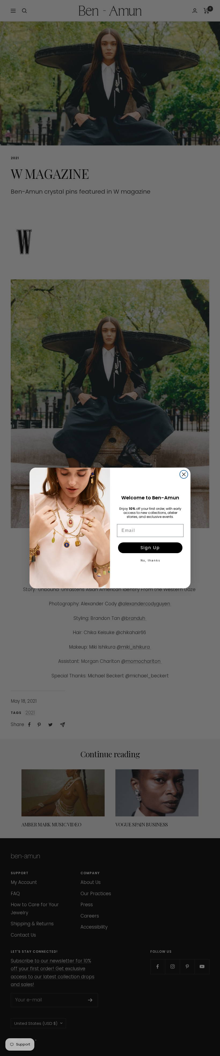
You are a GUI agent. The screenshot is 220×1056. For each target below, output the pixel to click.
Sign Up (150, 548)
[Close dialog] (184, 474)
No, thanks (150, 560)
